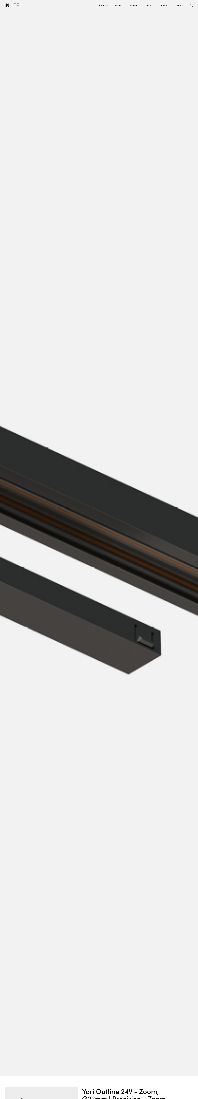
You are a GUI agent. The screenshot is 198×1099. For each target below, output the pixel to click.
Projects (118, 5)
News (148, 5)
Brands (133, 5)
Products (103, 5)
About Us (164, 5)
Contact (179, 5)
